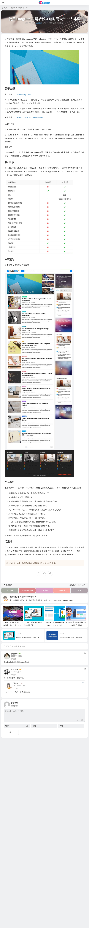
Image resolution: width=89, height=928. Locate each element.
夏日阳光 (18, 597)
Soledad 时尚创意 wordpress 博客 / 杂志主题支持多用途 (13, 625)
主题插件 (12, 8)
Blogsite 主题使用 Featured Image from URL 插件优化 (54, 625)
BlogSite (10, 590)
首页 (5, 8)
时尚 (79, 590)
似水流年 (14, 654)
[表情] (77, 720)
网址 (61, 726)
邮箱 (34, 726)
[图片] (82, 720)
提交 (11, 732)
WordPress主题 (27, 590)
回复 (14, 659)
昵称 (7, 726)
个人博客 (44, 590)
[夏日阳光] (44, 2)
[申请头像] (83, 704)
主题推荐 (21, 8)
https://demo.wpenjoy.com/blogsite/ (28, 117)
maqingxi (14, 669)
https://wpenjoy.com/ (22, 95)
